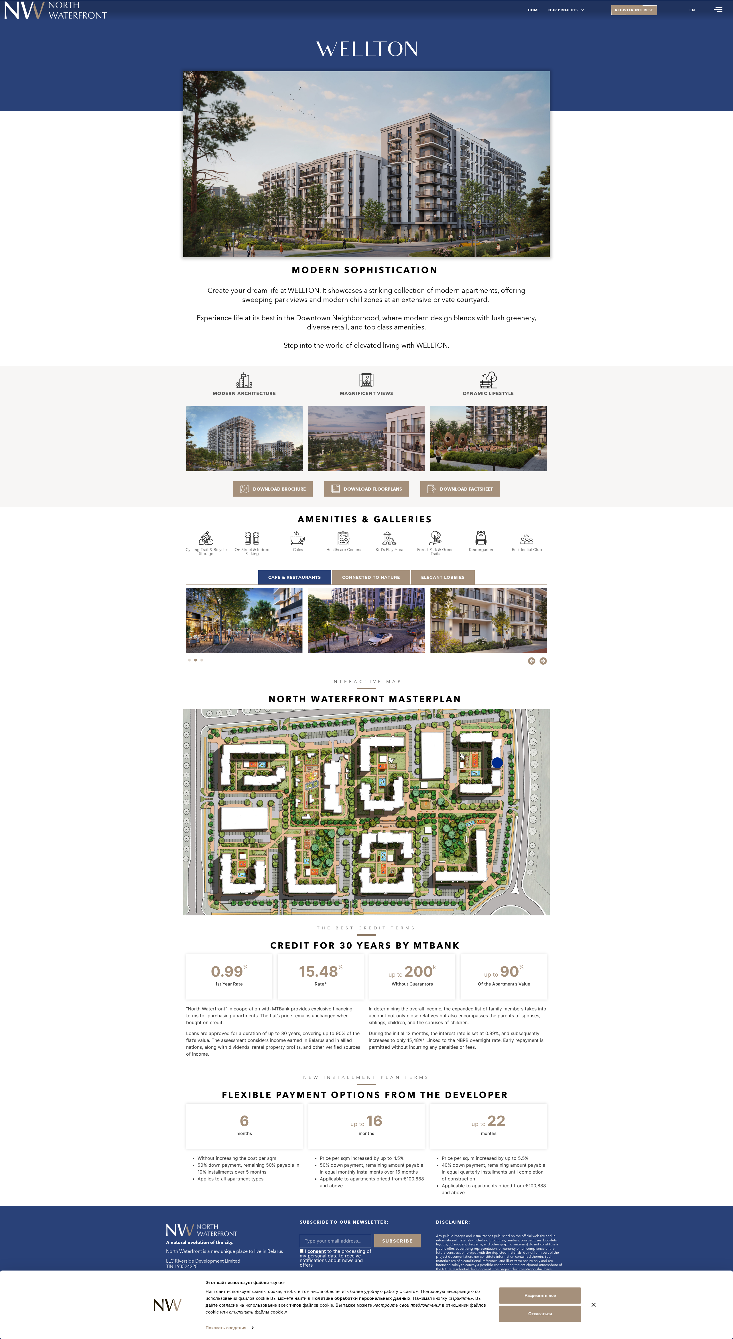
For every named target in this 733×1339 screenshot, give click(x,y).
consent (317, 1251)
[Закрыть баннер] (594, 1305)
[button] (531, 661)
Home (534, 10)
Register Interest (634, 10)
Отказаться (540, 1313)
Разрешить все (540, 1295)
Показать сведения (226, 1327)
